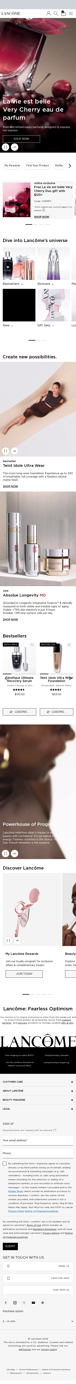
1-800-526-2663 (60, 1278)
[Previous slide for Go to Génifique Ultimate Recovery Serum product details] (5, 658)
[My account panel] (48, 13)
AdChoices (25, 1349)
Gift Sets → (45, 325)
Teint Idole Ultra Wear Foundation (56, 679)
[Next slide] (70, 678)
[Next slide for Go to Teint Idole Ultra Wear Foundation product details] (71, 658)
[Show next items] (70, 166)
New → (8, 325)
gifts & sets (67, 1023)
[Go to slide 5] (50, 994)
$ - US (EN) (9, 1321)
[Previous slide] (6, 678)
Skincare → (45, 283)
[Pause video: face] (5, 147)
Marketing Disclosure (44, 1229)
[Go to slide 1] (28, 224)
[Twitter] (24, 1303)
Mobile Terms (15, 1191)
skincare (22, 1023)
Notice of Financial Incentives (41, 1211)
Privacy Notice (51, 1233)
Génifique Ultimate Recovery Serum (20, 679)
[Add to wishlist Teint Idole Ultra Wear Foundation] (69, 645)
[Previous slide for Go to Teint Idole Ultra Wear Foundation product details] (42, 658)
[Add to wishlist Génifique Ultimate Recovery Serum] (32, 645)
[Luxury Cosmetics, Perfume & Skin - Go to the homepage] (10, 13)
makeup (66, 1020)
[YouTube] (33, 1303)
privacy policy (49, 1349)
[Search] (56, 13)
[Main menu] (71, 13)
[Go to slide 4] (47, 224)
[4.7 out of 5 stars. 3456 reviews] (19, 690)
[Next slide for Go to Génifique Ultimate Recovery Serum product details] (34, 658)
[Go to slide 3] (41, 224)
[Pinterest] (43, 1303)
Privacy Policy (16, 1211)
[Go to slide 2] (35, 224)
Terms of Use (34, 1225)
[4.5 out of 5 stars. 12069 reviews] (56, 690)
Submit (10, 1246)
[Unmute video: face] (14, 147)
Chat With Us (61, 1290)
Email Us (64, 1266)
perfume (6, 1023)
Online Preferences (28, 1370)
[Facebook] (6, 1303)
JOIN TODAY (24, 974)
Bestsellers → (13, 283)
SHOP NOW (21, 139)
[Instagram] (15, 1303)
